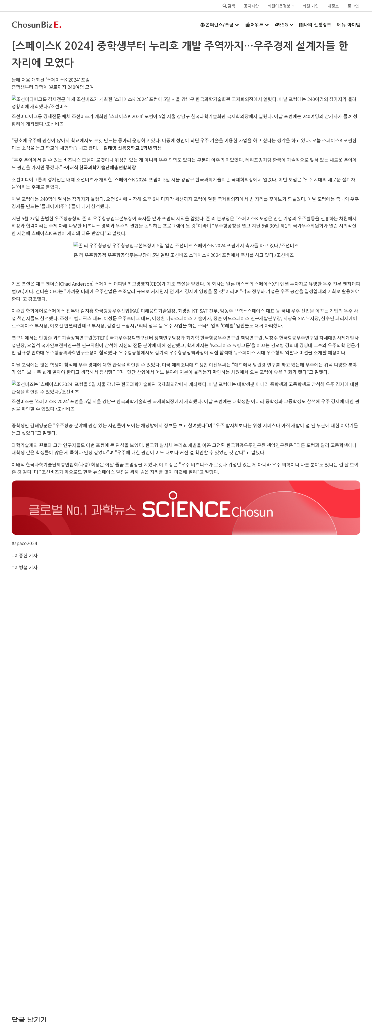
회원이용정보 (279, 6)
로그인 (353, 6)
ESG (283, 25)
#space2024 (24, 543)
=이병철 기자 (24, 567)
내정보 (333, 6)
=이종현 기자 (24, 555)
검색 (231, 6)
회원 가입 (311, 6)
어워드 (257, 25)
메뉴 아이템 (348, 25)
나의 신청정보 (317, 25)
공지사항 (251, 6)
